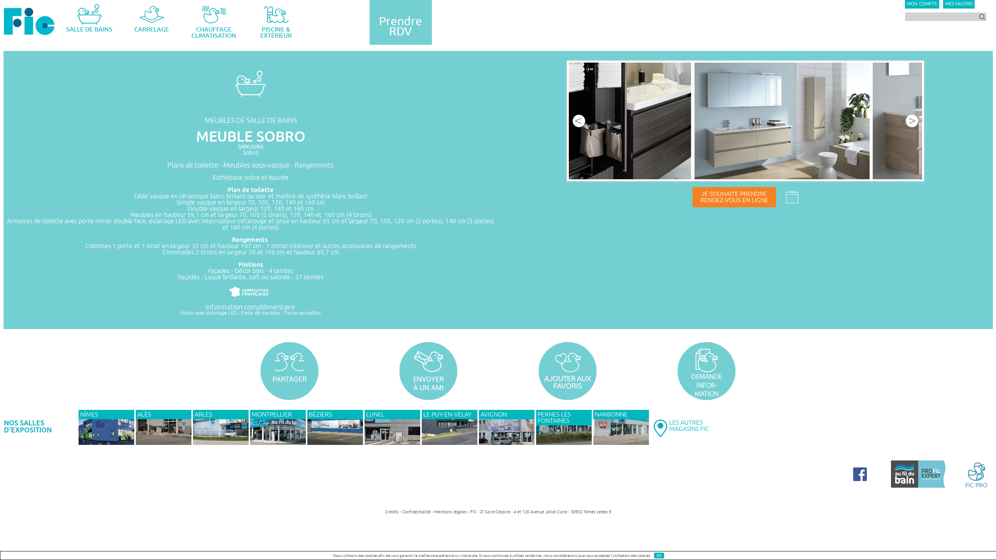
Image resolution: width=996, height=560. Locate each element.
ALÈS (144, 414)
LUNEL (375, 414)
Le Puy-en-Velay (447, 414)
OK (659, 555)
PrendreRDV (400, 26)
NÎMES (89, 414)
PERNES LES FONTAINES (554, 418)
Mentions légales (450, 511)
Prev (579, 121)
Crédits (392, 511)
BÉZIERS (320, 414)
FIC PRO (976, 484)
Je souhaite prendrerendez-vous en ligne (734, 197)
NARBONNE (611, 414)
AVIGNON (493, 414)
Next (912, 121)
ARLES (203, 414)
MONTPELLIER (272, 414)
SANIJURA (250, 147)
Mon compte (922, 4)
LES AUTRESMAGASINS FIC (689, 426)
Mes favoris (959, 4)
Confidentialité (416, 511)
